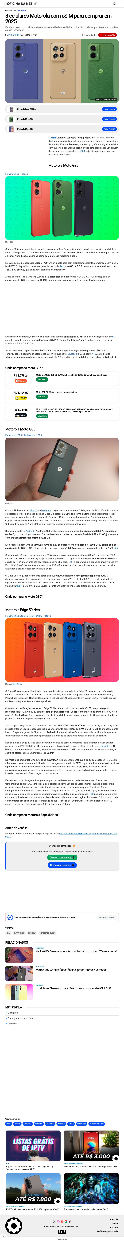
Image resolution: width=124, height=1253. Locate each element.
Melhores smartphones (73, 1163)
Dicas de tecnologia (47, 933)
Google (17, 1124)
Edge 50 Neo (17, 684)
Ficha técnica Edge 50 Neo (19, 615)
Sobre (115, 1223)
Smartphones (19, 933)
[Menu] (72, 3)
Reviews (12, 1023)
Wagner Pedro (14, 35)
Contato (114, 1227)
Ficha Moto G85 (13, 435)
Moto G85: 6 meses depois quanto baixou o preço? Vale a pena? (76, 951)
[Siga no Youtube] (62, 1221)
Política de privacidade (107, 1231)
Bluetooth (73, 353)
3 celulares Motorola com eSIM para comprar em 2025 (58, 18)
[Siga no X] (54, 1221)
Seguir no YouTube (109, 35)
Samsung (39, 985)
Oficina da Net (10, 10)
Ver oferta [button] (42, 379)
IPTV (7, 1163)
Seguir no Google (90, 35)
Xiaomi (71, 1124)
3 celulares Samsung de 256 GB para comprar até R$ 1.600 (73, 988)
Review (38, 615)
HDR (71, 562)
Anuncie (114, 1219)
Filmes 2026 (81, 1124)
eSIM (53, 137)
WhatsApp (50, 1124)
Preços (24, 174)
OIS (113, 336)
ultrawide (104, 746)
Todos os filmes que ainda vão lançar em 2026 (86, 1209)
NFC (94, 353)
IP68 (91, 794)
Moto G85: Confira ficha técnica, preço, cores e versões (71, 970)
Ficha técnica (109, 109)
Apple (8, 1124)
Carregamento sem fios (20, 1018)
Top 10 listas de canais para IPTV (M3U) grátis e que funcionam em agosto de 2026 (30, 1167)
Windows (61, 1124)
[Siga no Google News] (65, 1221)
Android (30, 531)
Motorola (22, 10)
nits (116, 548)
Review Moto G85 (33, 435)
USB (18, 585)
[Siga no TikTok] (69, 1221)
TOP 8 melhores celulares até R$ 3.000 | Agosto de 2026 (90, 1166)
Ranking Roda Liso (97, 1124)
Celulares (13, 1012)
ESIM (8, 933)
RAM (62, 266)
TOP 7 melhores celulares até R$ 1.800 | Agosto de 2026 (32, 1209)
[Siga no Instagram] (58, 1221)
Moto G (34, 510)
